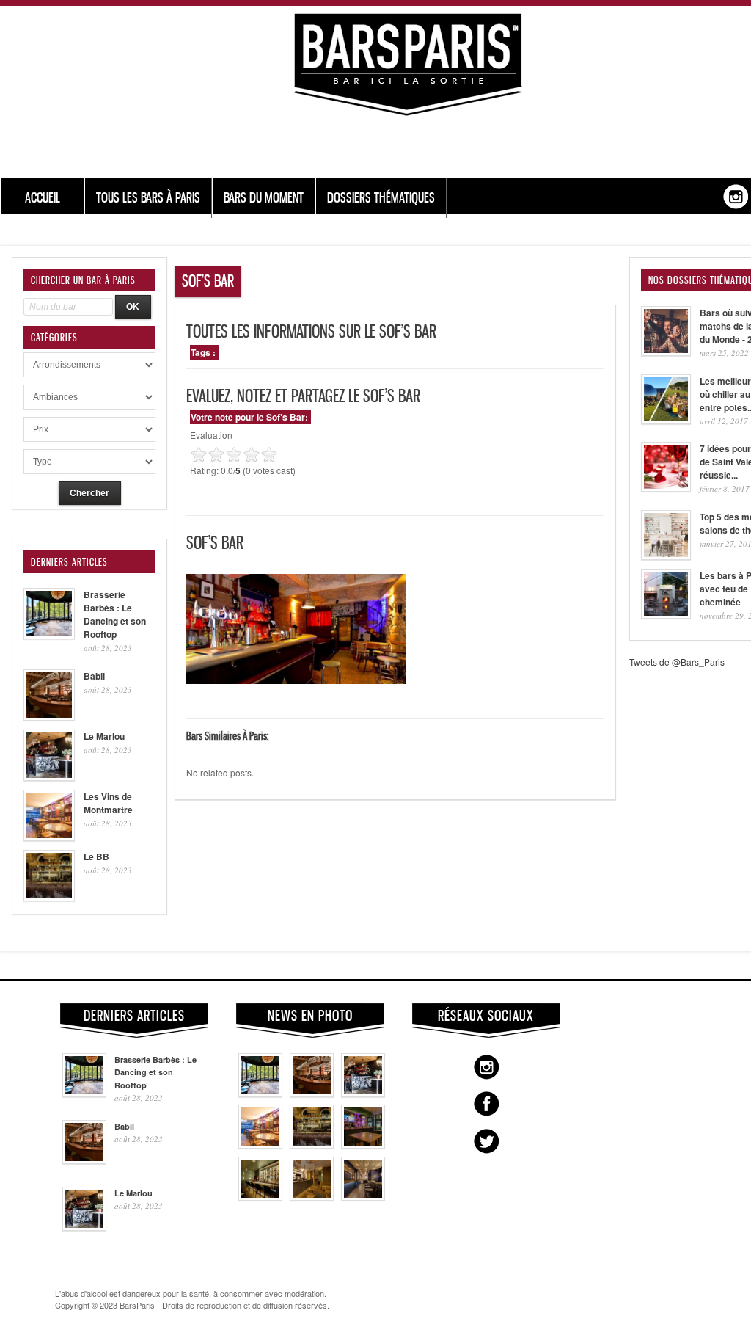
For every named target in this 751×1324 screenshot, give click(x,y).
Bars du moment (264, 197)
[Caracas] (363, 1145)
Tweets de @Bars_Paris (677, 661)
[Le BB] (312, 1145)
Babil (94, 676)
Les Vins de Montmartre (108, 803)
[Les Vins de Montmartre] (260, 1145)
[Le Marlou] (363, 1093)
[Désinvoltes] (363, 1197)
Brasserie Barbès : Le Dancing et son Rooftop (115, 614)
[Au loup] (260, 1197)
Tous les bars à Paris (148, 197)
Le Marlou (104, 736)
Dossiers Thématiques (381, 197)
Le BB (96, 856)
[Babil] (312, 1093)
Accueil (42, 197)
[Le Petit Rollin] (312, 1197)
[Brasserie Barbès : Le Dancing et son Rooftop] (260, 1093)
